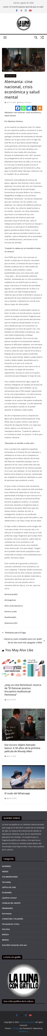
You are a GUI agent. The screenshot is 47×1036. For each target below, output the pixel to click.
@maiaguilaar (10, 600)
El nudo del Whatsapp (17, 793)
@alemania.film (11, 623)
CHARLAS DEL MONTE (11, 903)
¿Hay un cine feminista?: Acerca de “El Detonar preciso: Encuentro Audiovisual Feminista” (23, 689)
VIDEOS (5, 871)
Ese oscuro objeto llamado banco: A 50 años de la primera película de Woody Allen (22, 748)
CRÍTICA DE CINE (10, 76)
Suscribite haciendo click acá (14, 945)
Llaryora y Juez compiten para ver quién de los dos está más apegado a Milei (23, 641)
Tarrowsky (6, 882)
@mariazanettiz (11, 594)
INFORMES (6, 866)
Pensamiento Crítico (10, 924)
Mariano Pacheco (25, 102)
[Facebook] (17, 108)
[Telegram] (28, 108)
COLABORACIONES (10, 877)
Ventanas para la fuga (15, 632)
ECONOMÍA (7, 892)
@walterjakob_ (11, 617)
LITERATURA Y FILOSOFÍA (12, 919)
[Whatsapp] (23, 108)
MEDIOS (5, 940)
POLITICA (6, 929)
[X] (34, 108)
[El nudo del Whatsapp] (23, 767)
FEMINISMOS (7, 908)
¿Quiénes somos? (9, 898)
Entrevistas (7, 913)
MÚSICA (5, 934)
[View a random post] (42, 37)
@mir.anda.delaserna (14, 606)
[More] (39, 108)
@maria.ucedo (11, 611)
